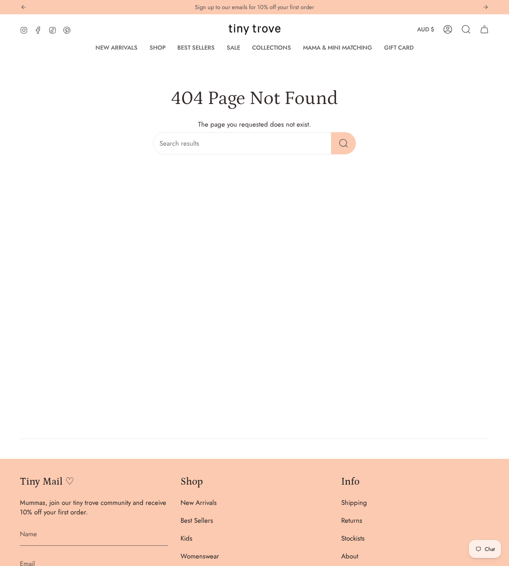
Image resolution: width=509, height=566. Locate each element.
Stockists (353, 538)
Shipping (354, 502)
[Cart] (484, 29)
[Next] (485, 7)
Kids (186, 538)
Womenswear (200, 556)
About (349, 556)
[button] (157, 48)
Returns (351, 520)
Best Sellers (197, 520)
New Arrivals (199, 502)
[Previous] (23, 7)
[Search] (343, 143)
